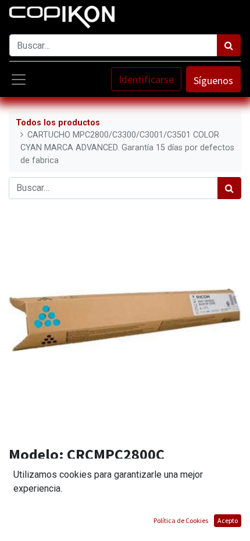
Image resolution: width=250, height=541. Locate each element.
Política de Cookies (180, 520)
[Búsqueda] (229, 45)
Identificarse (146, 79)
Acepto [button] (227, 520)
